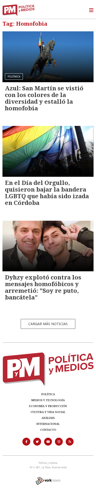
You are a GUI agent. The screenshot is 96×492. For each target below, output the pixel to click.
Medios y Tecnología (48, 400)
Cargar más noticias (48, 323)
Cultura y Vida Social (48, 412)
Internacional (48, 424)
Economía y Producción (48, 406)
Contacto (48, 430)
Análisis (48, 418)
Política (48, 394)
